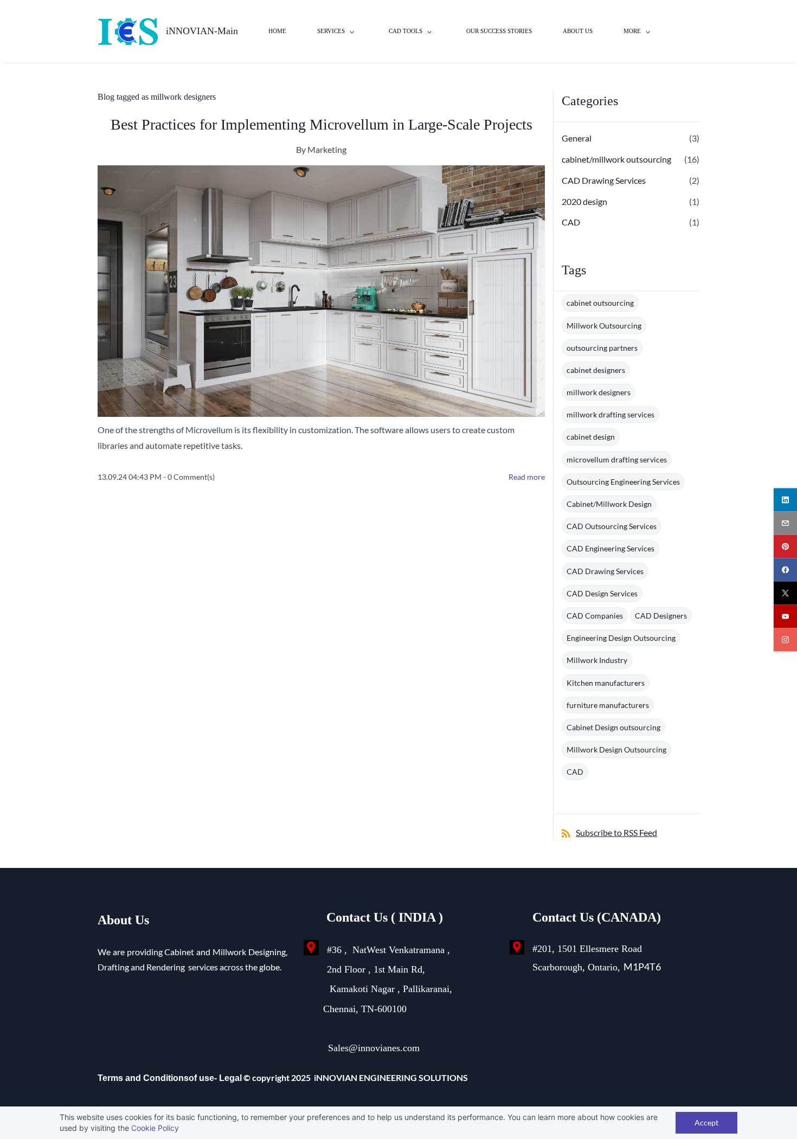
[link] (311, 947)
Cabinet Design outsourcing (613, 727)
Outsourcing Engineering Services (623, 481)
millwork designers (599, 392)
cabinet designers (596, 370)
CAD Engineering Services (610, 548)
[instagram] (785, 639)
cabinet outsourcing (600, 302)
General (577, 138)
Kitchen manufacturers (606, 682)
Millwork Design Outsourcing (616, 749)
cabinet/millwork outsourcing (616, 159)
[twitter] (785, 592)
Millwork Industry (597, 660)
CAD (571, 222)
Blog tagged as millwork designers (157, 96)
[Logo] (128, 31)
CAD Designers (661, 615)
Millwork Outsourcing (604, 325)
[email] (785, 523)
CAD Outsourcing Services (612, 526)
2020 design (584, 201)
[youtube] (785, 616)
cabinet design (591, 436)
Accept (706, 1122)
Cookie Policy (155, 1127)
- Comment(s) (189, 476)
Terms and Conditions (143, 1078)
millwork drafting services (610, 414)
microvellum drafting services (617, 459)
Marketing (326, 149)
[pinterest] (785, 546)
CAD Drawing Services (604, 180)
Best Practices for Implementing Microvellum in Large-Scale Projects (321, 124)
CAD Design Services (602, 593)
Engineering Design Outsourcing (621, 637)
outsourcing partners (602, 347)
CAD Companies (595, 615)
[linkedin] (785, 499)
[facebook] (785, 569)
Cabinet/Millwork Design (609, 504)
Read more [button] (527, 476)
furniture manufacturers (608, 705)
